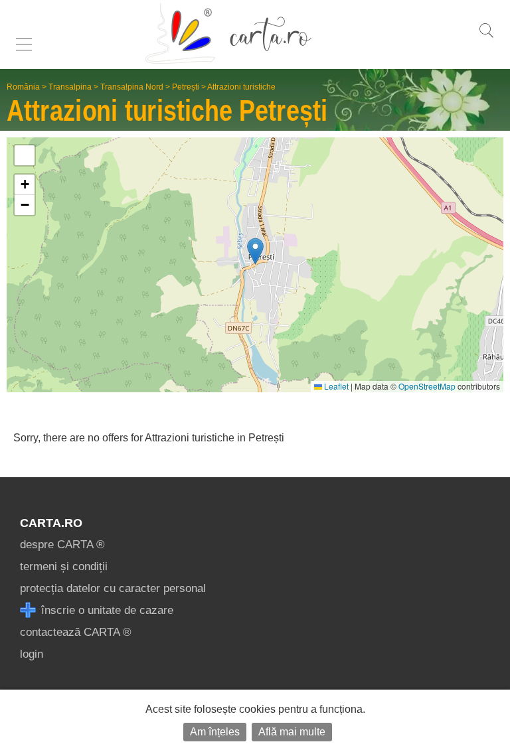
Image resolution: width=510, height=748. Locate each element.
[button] (255, 251)
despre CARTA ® (62, 544)
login (31, 654)
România (23, 87)
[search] (486, 37)
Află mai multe (291, 731)
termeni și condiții (64, 566)
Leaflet (335, 386)
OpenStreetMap (427, 386)
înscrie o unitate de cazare (105, 610)
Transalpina (70, 87)
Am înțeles (215, 731)
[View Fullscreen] (25, 155)
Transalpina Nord (131, 87)
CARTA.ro (51, 523)
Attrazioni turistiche (241, 87)
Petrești (185, 87)
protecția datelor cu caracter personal (113, 588)
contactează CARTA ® (75, 632)
